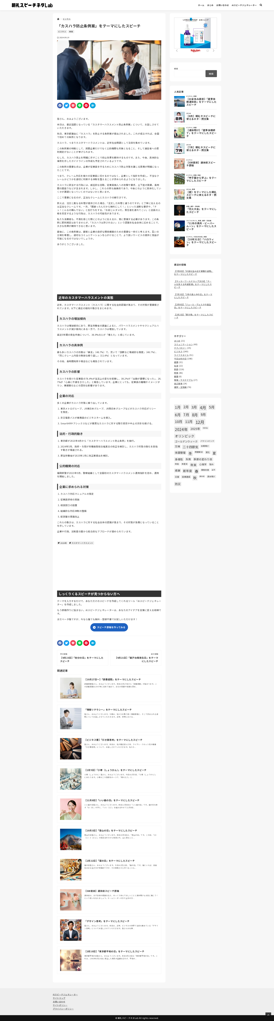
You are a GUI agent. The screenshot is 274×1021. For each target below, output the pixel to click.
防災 (178, 484)
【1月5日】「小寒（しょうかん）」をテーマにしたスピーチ (115, 770)
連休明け (211, 476)
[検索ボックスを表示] (261, 5)
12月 (200, 422)
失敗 (188, 459)
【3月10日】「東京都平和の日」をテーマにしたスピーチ (114, 951)
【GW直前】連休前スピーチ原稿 (101, 891)
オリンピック (184, 436)
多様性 (179, 459)
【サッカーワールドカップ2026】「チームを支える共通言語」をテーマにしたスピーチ (193, 284)
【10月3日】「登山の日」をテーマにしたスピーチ (110, 830)
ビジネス (62, 31)
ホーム (201, 5)
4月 (203, 407)
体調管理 (180, 452)
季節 (176, 369)
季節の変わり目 (203, 459)
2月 (186, 407)
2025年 (195, 429)
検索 (176, 68)
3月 (194, 407)
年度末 (185, 464)
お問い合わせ (222, 5)
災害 (177, 476)
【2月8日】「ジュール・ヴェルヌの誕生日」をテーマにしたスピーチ (192, 306)
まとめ (210, 5)
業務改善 (205, 470)
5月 (211, 407)
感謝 (177, 470)
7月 (186, 414)
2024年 (63, 543)
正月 (213, 470)
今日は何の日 (180, 358)
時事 (71, 31)
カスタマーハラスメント (82, 543)
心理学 (202, 464)
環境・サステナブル (183, 380)
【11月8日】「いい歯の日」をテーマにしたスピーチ (112, 800)
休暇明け (205, 446)
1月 (178, 407)
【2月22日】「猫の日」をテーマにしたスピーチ (109, 860)
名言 (176, 365)
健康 (176, 362)
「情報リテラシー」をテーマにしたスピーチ (108, 709)
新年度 (187, 471)
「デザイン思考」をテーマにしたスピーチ (106, 921)
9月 (203, 414)
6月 (178, 414)
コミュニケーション (183, 344)
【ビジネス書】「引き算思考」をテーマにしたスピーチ (113, 739)
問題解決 (199, 452)
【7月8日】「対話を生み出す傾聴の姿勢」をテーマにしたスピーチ (193, 273)
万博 (177, 446)
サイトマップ (59, 998)
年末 (193, 465)
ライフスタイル (181, 355)
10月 (178, 421)
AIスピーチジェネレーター (244, 5)
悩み (211, 464)
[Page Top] (268, 1015)
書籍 (176, 376)
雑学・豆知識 (180, 387)
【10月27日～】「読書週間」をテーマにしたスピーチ (112, 679)
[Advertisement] (109, 268)
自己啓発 (178, 383)
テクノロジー (180, 348)
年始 (177, 464)
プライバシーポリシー (63, 1008)
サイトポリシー (60, 1005)
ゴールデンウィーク (186, 441)
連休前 (202, 476)
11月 (189, 421)
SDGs (205, 427)
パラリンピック (207, 441)
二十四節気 (190, 447)
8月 (195, 414)
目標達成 (186, 476)
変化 (208, 452)
